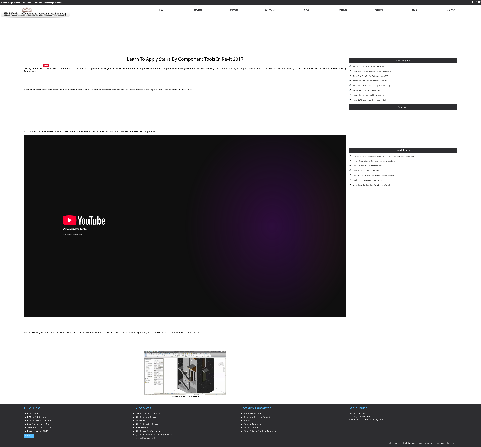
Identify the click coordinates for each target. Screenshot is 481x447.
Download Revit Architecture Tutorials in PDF (372, 71)
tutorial (379, 10)
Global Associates (449, 443)
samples (234, 10)
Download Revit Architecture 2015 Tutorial (371, 185)
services (198, 10)
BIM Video (48, 2)
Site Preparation (251, 427)
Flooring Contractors (253, 424)
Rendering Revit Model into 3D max (368, 95)
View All (29, 435)
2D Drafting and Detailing (39, 427)
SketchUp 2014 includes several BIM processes (373, 175)
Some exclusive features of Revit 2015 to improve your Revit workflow (383, 156)
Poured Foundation (253, 413)
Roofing (247, 420)
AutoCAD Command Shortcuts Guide (369, 66)
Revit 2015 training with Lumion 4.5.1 (369, 100)
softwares (270, 10)
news (306, 10)
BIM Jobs (38, 2)
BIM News (57, 2)
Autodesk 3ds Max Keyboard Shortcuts (370, 80)
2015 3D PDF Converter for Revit (367, 165)
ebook (415, 10)
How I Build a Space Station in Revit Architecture (374, 161)
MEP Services (141, 420)
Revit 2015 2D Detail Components (367, 170)
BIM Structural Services (146, 417)
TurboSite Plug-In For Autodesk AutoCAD (370, 76)
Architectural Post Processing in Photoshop (371, 85)
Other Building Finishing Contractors (261, 431)
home (161, 10)
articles (343, 10)
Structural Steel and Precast (257, 417)
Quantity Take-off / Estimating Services (153, 434)
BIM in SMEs (33, 413)
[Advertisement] (240, 35)
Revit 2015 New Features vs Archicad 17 (370, 180)
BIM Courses (6, 2)
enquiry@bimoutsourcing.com (368, 419)
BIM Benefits (28, 2)
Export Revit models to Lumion (366, 90)
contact (451, 10)
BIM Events (16, 2)
